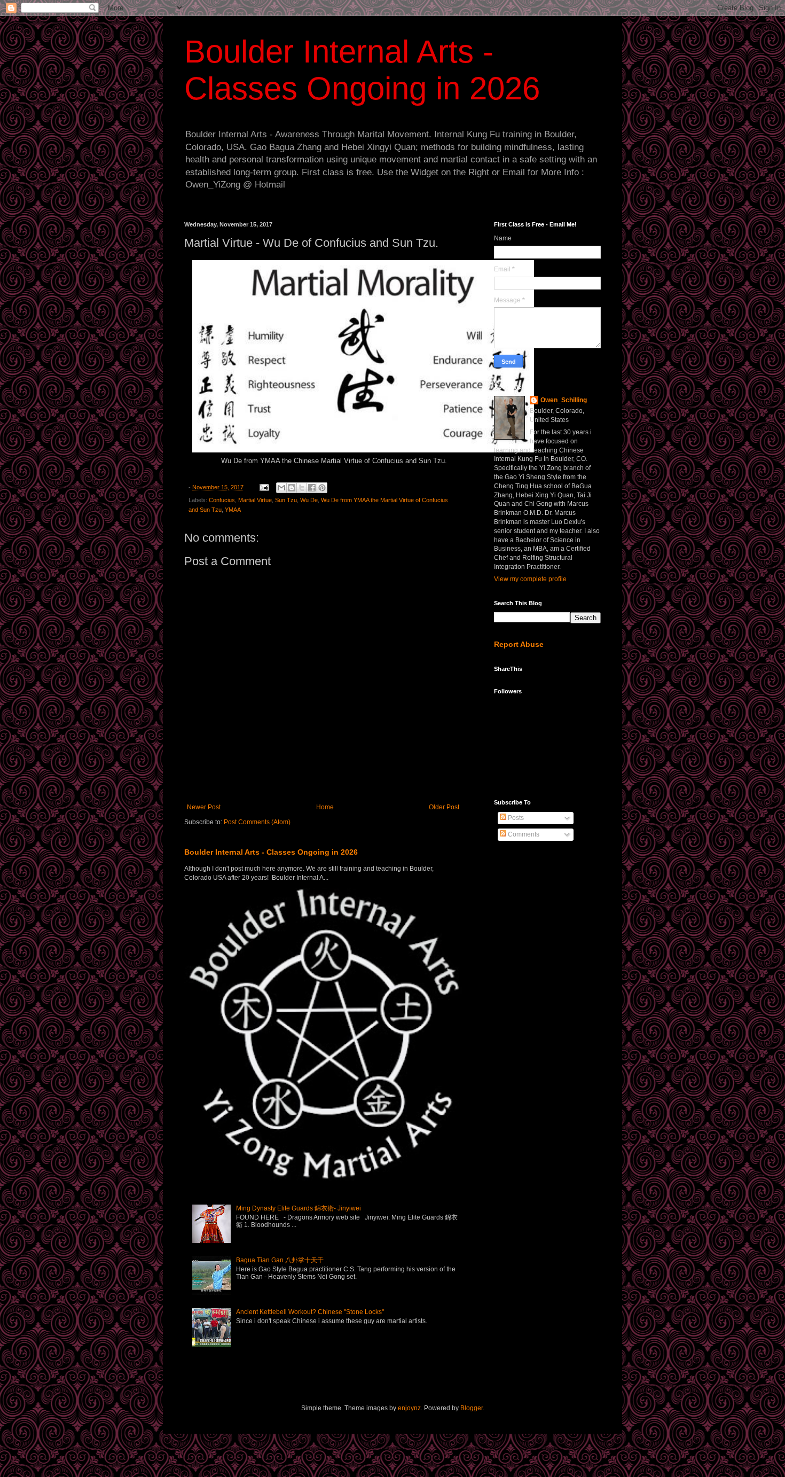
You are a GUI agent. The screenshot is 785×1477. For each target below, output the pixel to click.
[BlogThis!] (291, 487)
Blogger (471, 1408)
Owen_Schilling (563, 400)
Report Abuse (519, 644)
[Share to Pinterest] (322, 487)
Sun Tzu (286, 500)
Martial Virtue (255, 500)
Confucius (222, 500)
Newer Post (204, 807)
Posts (515, 818)
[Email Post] (264, 487)
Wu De (309, 500)
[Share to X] (301, 487)
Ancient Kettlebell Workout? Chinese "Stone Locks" (310, 1312)
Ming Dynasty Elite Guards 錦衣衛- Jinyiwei (298, 1208)
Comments (522, 834)
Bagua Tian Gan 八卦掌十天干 (280, 1260)
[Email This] (281, 487)
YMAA (233, 509)
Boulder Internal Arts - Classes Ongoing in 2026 (271, 852)
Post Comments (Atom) (257, 822)
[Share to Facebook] (312, 487)
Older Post (444, 807)
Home (325, 807)
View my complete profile (530, 579)
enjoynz (409, 1408)
